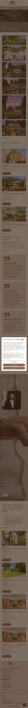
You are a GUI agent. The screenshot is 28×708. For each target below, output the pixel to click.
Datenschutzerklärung (8, 355)
